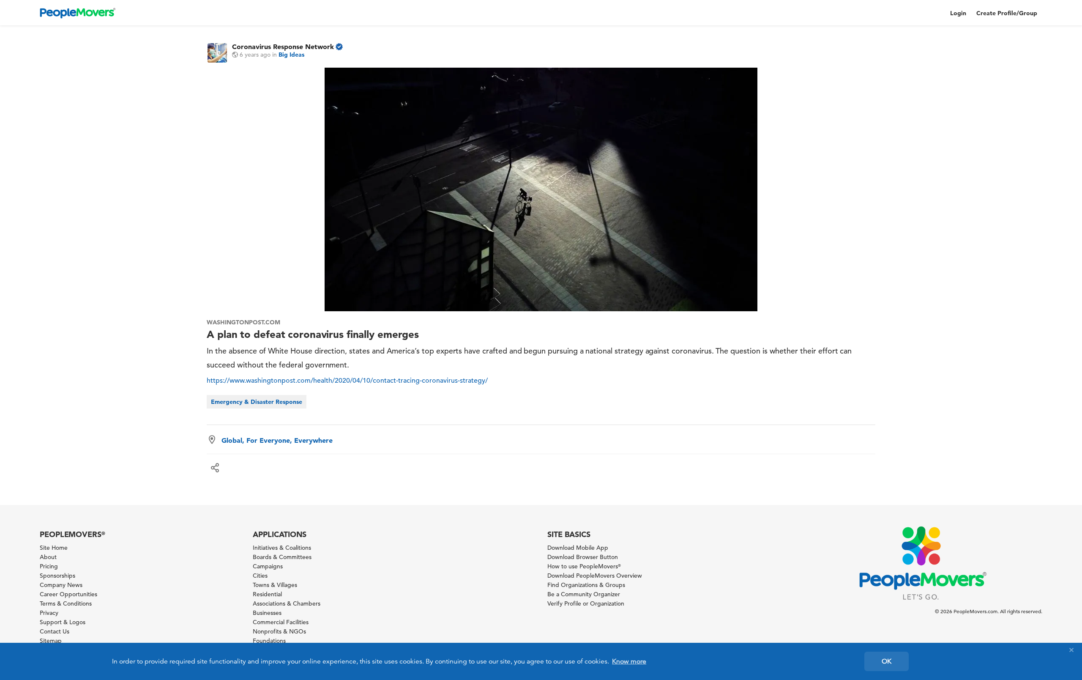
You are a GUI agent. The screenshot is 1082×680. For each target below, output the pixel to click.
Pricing (49, 566)
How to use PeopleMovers (584, 566)
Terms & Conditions (66, 603)
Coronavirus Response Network (283, 46)
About (48, 557)
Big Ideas (291, 54)
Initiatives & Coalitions (282, 547)
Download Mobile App (577, 547)
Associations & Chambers (286, 603)
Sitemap (51, 640)
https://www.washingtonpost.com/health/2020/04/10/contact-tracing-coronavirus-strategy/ (347, 380)
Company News (61, 585)
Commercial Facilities (281, 622)
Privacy (49, 613)
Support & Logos (62, 622)
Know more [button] (629, 661)
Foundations (269, 640)
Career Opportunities (68, 594)
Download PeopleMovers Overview (594, 575)
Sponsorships (57, 575)
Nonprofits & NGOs (279, 631)
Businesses (267, 613)
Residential (267, 594)
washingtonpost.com (243, 322)
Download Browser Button (582, 557)
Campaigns (268, 566)
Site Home (54, 547)
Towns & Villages (275, 585)
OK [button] (886, 661)
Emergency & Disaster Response (256, 402)
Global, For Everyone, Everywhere (277, 440)
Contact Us (54, 631)
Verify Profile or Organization (585, 603)
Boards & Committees (282, 557)
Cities (260, 575)
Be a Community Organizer (583, 594)
